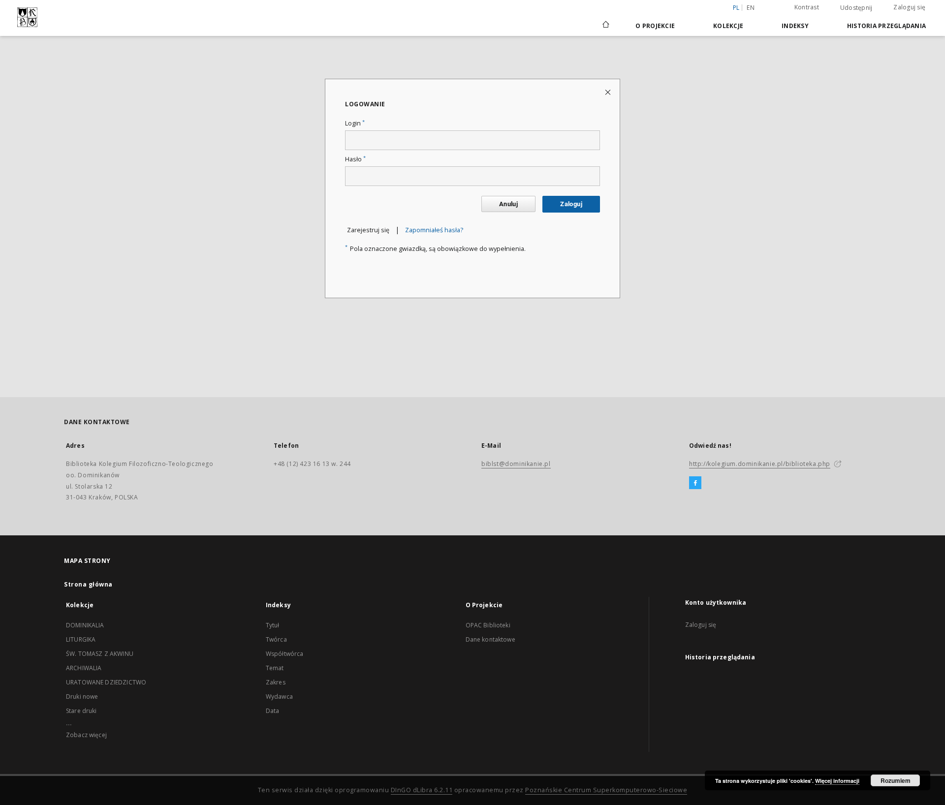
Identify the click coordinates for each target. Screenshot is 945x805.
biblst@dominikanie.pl (516, 464)
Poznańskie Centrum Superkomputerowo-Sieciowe (606, 790)
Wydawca (279, 696)
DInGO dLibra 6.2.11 (422, 790)
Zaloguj (571, 204)
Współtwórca (285, 654)
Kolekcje (728, 26)
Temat (275, 668)
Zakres (275, 682)
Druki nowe (82, 696)
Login (355, 123)
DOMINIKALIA (85, 625)
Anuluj (508, 204)
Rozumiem (896, 780)
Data (273, 711)
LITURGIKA (80, 639)
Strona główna (88, 584)
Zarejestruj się (368, 230)
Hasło (355, 159)
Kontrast (806, 7)
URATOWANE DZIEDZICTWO (106, 682)
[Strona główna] (605, 25)
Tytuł (273, 625)
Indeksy (795, 26)
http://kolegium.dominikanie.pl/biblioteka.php (759, 464)
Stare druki (81, 711)
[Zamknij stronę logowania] (608, 91)
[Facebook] (695, 483)
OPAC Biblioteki (488, 625)
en (751, 7)
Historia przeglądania (886, 26)
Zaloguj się (909, 7)
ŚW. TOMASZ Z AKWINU (99, 654)
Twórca (276, 639)
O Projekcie (655, 26)
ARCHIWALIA (84, 668)
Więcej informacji (837, 780)
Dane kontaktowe (490, 639)
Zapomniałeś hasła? (434, 230)
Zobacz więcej (86, 735)
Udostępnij (856, 8)
